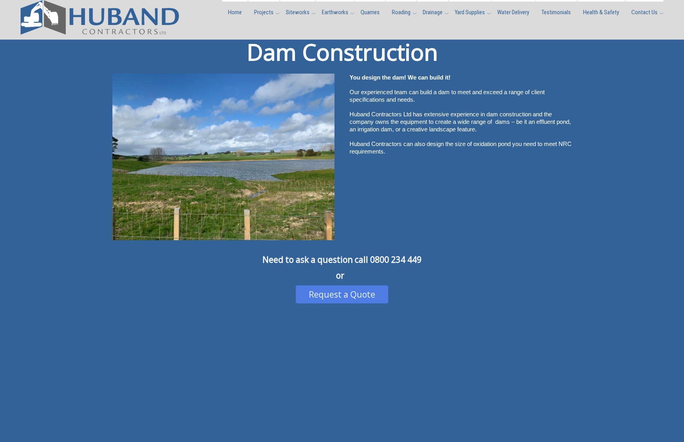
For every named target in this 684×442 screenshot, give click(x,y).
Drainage (433, 12)
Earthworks (335, 12)
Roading (401, 12)
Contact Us (644, 12)
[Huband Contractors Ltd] (100, 30)
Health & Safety (601, 12)
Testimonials (556, 12)
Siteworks (298, 12)
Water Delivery (513, 12)
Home (235, 12)
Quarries (370, 12)
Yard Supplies (470, 12)
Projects (264, 12)
